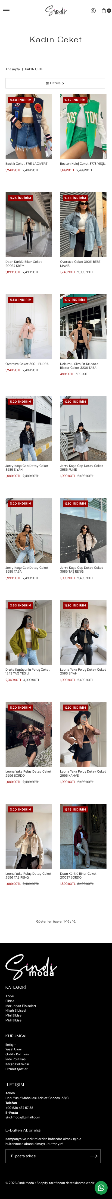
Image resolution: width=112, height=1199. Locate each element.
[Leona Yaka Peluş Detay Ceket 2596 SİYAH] (83, 632)
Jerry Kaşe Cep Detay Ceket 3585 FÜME (81, 468)
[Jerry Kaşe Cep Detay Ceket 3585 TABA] (28, 530)
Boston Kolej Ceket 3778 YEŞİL (82, 163)
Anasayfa (12, 69)
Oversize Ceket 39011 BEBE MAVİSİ (80, 264)
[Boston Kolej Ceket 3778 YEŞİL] (83, 126)
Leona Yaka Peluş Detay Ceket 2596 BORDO (28, 773)
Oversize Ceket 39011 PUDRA (27, 364)
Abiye (9, 996)
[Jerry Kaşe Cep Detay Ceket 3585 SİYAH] (28, 428)
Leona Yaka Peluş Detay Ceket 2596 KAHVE (83, 773)
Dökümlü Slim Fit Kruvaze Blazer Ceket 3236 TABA (79, 366)
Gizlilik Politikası (17, 1054)
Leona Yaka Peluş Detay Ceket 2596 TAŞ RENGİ (28, 875)
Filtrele (55, 83)
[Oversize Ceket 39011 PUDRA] (28, 326)
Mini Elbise (13, 1015)
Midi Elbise (13, 1020)
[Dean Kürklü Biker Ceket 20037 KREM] (28, 224)
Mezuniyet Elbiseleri (20, 1006)
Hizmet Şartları (17, 1069)
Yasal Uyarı (13, 1049)
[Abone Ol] (94, 1156)
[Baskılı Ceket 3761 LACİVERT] (28, 126)
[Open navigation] (6, 10)
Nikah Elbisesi (15, 1010)
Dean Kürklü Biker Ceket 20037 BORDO (78, 875)
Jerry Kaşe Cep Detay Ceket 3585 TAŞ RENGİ (81, 569)
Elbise (9, 1001)
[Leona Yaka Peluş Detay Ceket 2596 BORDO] (28, 734)
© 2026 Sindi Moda (19, 1183)
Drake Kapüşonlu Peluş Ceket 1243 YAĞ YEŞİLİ (27, 671)
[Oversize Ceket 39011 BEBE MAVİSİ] (83, 224)
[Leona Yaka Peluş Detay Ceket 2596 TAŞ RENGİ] (28, 836)
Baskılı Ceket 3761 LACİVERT (26, 163)
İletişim (11, 1044)
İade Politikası (15, 1059)
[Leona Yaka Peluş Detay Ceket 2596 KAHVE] (83, 734)
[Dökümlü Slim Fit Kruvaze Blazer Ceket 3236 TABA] (83, 326)
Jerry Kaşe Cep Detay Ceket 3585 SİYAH (26, 468)
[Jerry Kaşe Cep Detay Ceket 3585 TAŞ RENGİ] (83, 530)
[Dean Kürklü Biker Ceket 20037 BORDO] (83, 836)
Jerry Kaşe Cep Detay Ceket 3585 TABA (26, 569)
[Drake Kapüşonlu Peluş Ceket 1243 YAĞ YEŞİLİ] (28, 632)
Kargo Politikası (17, 1064)
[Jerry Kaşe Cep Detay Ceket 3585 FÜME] (83, 428)
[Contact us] (101, 1188)
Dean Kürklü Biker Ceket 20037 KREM (23, 264)
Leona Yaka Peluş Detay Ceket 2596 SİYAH (83, 671)
